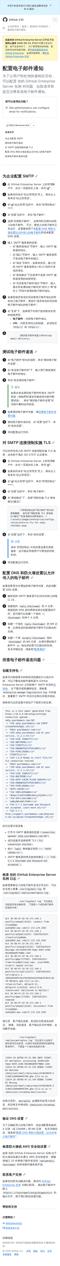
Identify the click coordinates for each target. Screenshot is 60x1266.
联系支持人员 (12, 1228)
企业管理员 (13, 26)
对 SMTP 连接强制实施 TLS (27, 442)
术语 (28, 1251)
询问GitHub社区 (14, 1223)
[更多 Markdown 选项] (33, 125)
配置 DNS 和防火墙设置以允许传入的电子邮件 (29, 575)
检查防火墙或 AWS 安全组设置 (25, 1146)
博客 (16, 1254)
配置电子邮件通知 (17, 29)
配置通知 (39, 649)
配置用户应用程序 (39, 26)
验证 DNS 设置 (13, 1118)
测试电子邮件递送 (18, 351)
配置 (24, 26)
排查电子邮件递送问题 (22, 659)
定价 (49, 1251)
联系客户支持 (12, 1174)
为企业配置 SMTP (18, 176)
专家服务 (7, 1254)
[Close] (50, 5)
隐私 (35, 1251)
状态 (42, 1251)
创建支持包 (11, 670)
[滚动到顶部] (53, 1259)
